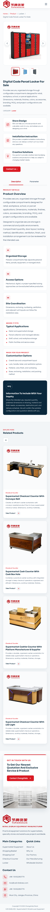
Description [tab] (16, 182)
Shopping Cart (9, 855)
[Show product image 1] (15, 71)
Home (5, 14)
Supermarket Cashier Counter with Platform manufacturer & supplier (24, 648)
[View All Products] (5, 440)
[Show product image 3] (35, 71)
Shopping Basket (10, 851)
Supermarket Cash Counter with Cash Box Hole (22, 573)
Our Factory (31, 855)
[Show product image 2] (25, 71)
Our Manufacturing (34, 859)
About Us (30, 847)
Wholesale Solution (34, 863)
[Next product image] (43, 43)
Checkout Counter (12, 493)
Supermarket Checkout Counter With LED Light (25, 723)
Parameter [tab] (34, 182)
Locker (14, 111)
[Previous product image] (7, 43)
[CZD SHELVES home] (13, 4)
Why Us (29, 851)
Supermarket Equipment (13, 847)
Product (13, 14)
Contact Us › (11, 169)
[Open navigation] (45, 4)
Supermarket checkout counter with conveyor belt (25, 497)
